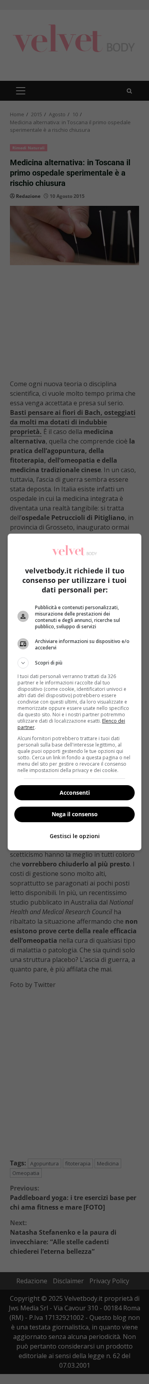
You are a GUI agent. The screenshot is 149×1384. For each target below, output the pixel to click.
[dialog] (75, 692)
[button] (74, 663)
